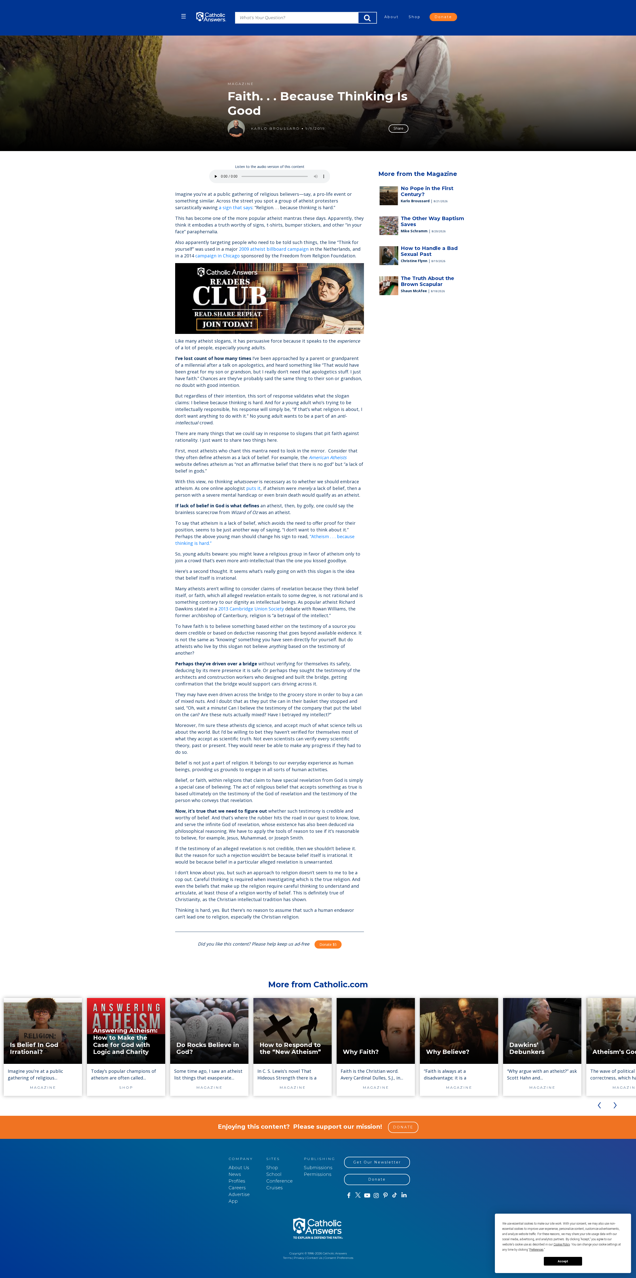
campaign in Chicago (217, 256)
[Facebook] (348, 1195)
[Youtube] (367, 1195)
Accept (563, 1261)
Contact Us (314, 1258)
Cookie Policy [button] (562, 1244)
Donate (443, 17)
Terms (287, 1258)
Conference (279, 1181)
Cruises (274, 1188)
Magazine (241, 84)
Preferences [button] (536, 1249)
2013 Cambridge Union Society (251, 609)
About (391, 17)
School (273, 1174)
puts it (253, 488)
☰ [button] (183, 16)
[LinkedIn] (404, 1195)
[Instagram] (376, 1195)
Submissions (318, 1167)
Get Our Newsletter (377, 1162)
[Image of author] (236, 128)
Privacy (299, 1258)
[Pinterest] (385, 1195)
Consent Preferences (338, 1258)
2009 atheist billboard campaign (274, 249)
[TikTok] (394, 1195)
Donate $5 (328, 944)
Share (398, 128)
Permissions (317, 1174)
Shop (415, 17)
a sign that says (235, 207)
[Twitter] (357, 1195)
